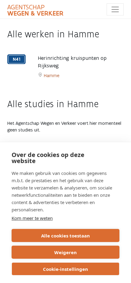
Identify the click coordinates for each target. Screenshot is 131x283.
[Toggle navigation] (115, 9)
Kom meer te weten (32, 218)
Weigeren (65, 252)
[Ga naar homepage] (35, 10)
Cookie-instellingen (65, 269)
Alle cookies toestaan (65, 236)
